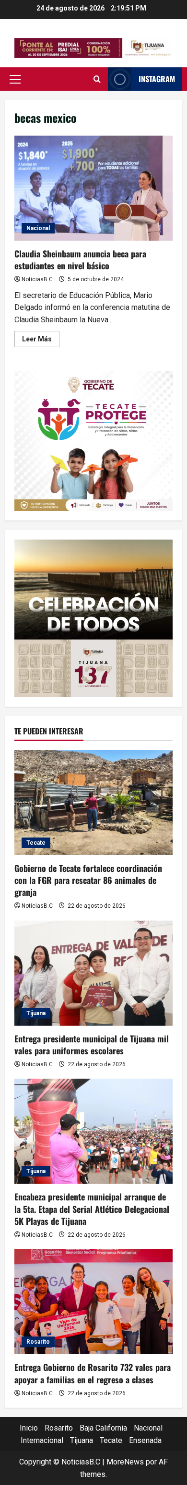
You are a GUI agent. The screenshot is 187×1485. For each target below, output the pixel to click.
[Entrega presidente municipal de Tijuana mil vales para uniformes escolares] (93, 973)
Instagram (157, 79)
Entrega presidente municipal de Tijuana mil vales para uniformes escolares (91, 1044)
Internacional (42, 1440)
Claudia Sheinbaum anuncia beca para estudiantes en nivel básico (93, 188)
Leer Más (40, 341)
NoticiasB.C (37, 279)
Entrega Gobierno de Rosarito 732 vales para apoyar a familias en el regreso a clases (92, 1373)
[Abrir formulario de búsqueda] (97, 79)
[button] (15, 79)
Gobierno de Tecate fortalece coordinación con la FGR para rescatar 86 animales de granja (88, 880)
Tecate (36, 842)
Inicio (29, 1427)
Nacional (38, 228)
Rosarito (38, 1341)
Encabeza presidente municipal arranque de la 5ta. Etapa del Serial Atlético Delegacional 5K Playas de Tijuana (91, 1208)
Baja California (103, 1427)
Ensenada (145, 1440)
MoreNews (125, 1461)
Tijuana (36, 1013)
